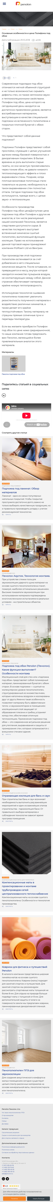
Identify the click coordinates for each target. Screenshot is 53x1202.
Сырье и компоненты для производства (16, 1135)
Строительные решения (10, 1132)
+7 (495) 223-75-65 (8, 1167)
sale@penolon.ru (7, 1174)
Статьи (4, 1121)
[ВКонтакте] (4, 395)
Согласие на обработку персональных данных (18, 1152)
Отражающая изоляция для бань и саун (26, 795)
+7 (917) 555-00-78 (8, 1165)
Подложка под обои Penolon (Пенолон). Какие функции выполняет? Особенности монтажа (26, 670)
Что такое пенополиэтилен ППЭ (13, 1112)
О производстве (7, 1115)
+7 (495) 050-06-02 (8, 1171)
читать (8, 514)
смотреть (9, 821)
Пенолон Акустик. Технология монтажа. (26, 575)
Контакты (5, 1118)
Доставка (5, 1124)
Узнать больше (38, 1199)
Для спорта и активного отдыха (13, 1138)
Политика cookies (8, 1150)
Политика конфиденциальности (13, 1147)
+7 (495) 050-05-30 (8, 1169)
